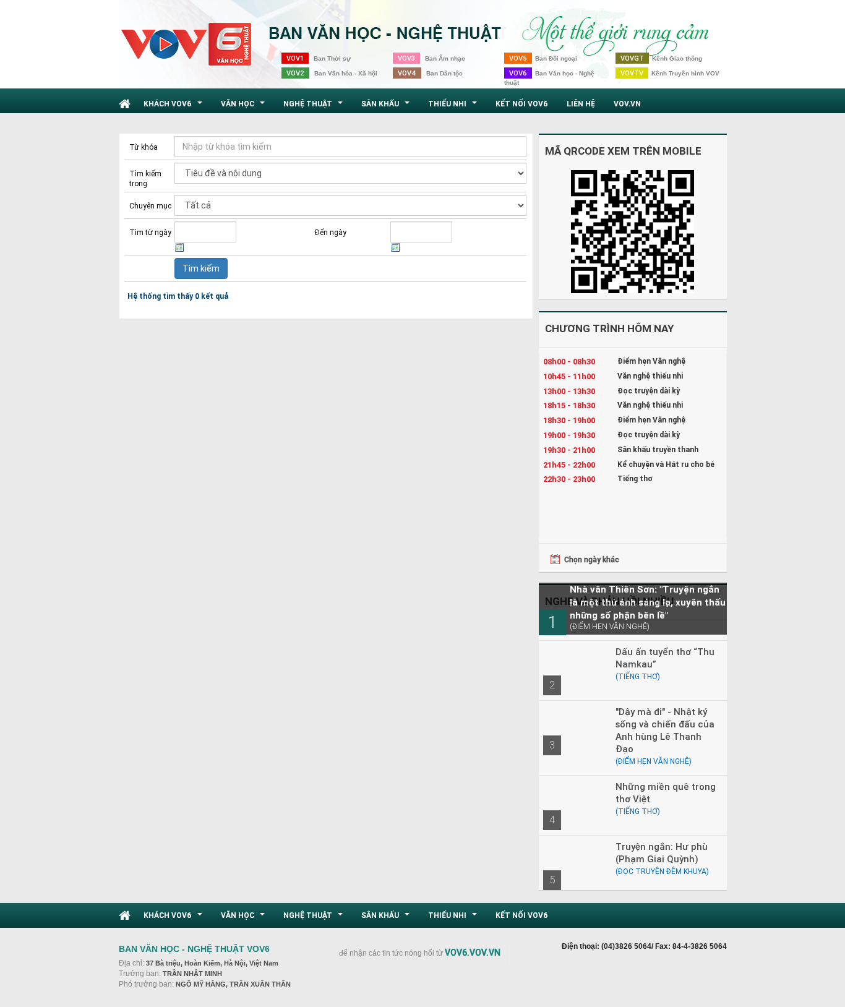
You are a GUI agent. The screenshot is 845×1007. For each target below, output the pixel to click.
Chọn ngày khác (591, 559)
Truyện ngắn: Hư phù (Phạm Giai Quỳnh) (662, 853)
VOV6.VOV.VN (472, 952)
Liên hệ (581, 103)
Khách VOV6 (174, 107)
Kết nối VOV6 (521, 103)
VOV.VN (627, 103)
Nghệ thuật (314, 107)
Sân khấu (387, 107)
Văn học (244, 107)
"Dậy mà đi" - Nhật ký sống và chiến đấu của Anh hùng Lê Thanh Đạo (665, 730)
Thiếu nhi (454, 107)
